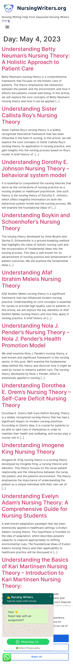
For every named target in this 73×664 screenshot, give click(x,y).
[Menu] (7, 27)
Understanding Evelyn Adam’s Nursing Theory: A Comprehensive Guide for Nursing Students (35, 506)
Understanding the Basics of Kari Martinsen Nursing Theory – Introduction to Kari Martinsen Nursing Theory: (35, 572)
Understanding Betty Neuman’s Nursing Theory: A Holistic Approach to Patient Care (36, 59)
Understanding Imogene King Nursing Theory (33, 448)
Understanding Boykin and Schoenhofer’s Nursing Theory (36, 222)
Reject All (36, 656)
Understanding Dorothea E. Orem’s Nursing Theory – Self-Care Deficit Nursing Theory (36, 395)
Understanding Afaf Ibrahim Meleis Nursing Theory (31, 279)
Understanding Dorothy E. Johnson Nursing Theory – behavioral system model (35, 168)
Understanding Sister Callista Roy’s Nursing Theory (29, 115)
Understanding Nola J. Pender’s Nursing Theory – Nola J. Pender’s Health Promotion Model (35, 335)
